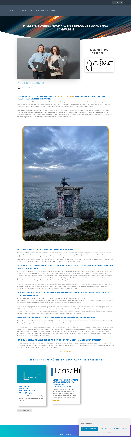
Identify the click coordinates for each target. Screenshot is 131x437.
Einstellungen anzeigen (118, 429)
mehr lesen (22, 403)
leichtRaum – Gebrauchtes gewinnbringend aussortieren (27, 390)
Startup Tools (26, 10)
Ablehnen (103, 429)
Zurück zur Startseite (65, 351)
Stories (13, 10)
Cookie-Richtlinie (101, 433)
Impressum (109, 433)
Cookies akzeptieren (89, 429)
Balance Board (65, 96)
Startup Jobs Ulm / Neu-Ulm (44, 10)
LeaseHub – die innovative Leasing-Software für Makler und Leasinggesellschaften (65, 383)
